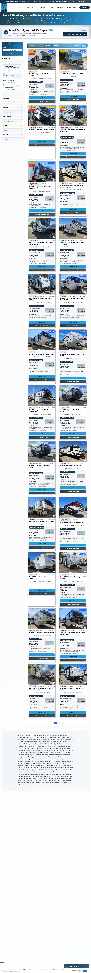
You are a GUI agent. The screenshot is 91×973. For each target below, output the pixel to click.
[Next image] (54, 60)
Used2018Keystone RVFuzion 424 (71, 522)
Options (74, 970)
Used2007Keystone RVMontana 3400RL (40, 577)
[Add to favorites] (54, 68)
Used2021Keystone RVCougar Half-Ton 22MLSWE (41, 243)
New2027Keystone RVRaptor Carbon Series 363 (72, 130)
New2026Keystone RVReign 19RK (71, 74)
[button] (45, 32)
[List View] (85, 45)
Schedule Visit (85, 7)
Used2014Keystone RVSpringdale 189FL (40, 299)
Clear (19, 70)
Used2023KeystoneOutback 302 (71, 465)
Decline (79, 970)
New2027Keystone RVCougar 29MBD (41, 632)
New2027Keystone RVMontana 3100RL (70, 410)
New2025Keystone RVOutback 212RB (41, 129)
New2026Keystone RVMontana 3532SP (39, 74)
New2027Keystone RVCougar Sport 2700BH (72, 355)
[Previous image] (29, 60)
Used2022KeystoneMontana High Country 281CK (71, 186)
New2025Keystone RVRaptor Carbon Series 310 (41, 187)
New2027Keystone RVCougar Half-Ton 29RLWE (72, 299)
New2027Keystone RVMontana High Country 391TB (41, 410)
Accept (84, 970)
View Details (42, 97)
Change (10, 70)
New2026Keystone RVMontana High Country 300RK (72, 633)
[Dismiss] (65, 966)
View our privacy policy (15, 971)
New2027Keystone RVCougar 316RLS (41, 354)
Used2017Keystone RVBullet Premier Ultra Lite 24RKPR (41, 689)
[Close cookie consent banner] (88, 970)
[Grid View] (83, 45)
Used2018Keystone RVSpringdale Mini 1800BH (73, 577)
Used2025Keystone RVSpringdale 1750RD (71, 689)
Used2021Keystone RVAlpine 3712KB (41, 521)
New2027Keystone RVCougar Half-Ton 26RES (72, 243)
